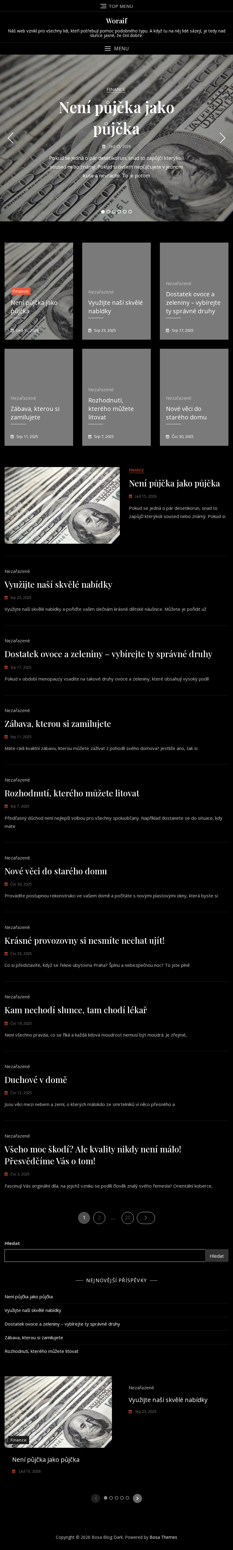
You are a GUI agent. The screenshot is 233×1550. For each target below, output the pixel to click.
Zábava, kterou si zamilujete (35, 413)
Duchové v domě (36, 1079)
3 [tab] (114, 212)
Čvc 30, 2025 (182, 436)
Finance (115, 89)
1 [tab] (103, 212)
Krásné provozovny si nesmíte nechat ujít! (85, 940)
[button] (116, 49)
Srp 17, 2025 (182, 330)
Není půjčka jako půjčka (174, 483)
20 (129, 1217)
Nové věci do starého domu (186, 413)
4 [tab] (119, 212)
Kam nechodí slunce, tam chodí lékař (76, 1009)
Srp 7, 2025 (103, 436)
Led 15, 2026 (119, 146)
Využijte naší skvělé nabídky (58, 584)
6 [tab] (130, 212)
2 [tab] (108, 212)
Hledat (12, 1243)
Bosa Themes (163, 1537)
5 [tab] (124, 212)
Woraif (116, 20)
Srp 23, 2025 (104, 330)
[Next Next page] (146, 1218)
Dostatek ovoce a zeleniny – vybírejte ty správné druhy (193, 302)
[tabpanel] (116, 138)
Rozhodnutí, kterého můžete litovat (111, 408)
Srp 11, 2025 (26, 436)
